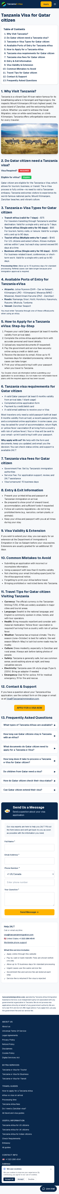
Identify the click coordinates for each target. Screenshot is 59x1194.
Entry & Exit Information (19, 61)
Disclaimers (7, 1048)
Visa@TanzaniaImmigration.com (22, 698)
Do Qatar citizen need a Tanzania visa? (28, 37)
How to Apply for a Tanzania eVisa (25, 49)
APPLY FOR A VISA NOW (29, 707)
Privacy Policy (8, 1040)
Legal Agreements (10, 1035)
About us (6, 1026)
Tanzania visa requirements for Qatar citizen (30, 53)
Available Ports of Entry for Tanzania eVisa (30, 45)
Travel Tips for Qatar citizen (22, 72)
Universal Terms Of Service (14, 1031)
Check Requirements (11, 1138)
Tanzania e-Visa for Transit (14, 1078)
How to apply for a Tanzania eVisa (17, 1091)
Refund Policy (8, 1044)
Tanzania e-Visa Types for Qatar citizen (28, 41)
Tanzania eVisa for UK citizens (15, 1129)
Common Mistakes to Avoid (21, 68)
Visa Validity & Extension (20, 65)
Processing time (9, 1099)
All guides (6, 1147)
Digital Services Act (10, 1057)
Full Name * (10, 841)
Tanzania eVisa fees (11, 1104)
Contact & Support (17, 76)
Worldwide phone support (15, 942)
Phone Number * (12, 868)
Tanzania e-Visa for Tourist (14, 1069)
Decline (31, 1179)
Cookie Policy (8, 1053)
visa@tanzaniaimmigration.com (18, 934)
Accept (21, 1179)
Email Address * (12, 855)
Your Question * (12, 889)
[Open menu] (54, 4)
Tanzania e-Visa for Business (15, 1074)
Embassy (6, 1143)
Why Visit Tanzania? (17, 33)
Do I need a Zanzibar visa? (14, 1108)
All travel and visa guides (13, 1113)
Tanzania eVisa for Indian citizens (17, 1134)
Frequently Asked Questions (22, 80)
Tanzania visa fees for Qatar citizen (26, 57)
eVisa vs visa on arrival (12, 1095)
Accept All (9, 1179)
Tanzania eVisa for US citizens (15, 1125)
